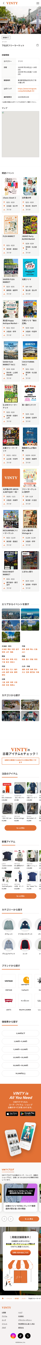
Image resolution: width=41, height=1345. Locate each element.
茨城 (3, 659)
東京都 (17, 1298)
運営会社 (21, 1328)
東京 (7, 662)
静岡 (15, 672)
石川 (11, 669)
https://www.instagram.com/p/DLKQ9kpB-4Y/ (27, 89)
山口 (23, 652)
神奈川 (12, 662)
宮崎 (27, 672)
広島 (35, 649)
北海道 (4, 649)
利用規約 (21, 1316)
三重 (3, 682)
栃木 (7, 659)
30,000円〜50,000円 (20, 1065)
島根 (27, 649)
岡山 (31, 649)
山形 (7, 652)
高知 (35, 659)
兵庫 (3, 685)
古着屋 (4, 1312)
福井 (15, 669)
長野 (7, 672)
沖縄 (37, 672)
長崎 (31, 669)
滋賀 (7, 682)
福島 (11, 652)
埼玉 (15, 659)
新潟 (3, 669)
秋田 (13, 649)
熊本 (35, 669)
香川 (27, 659)
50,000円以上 (21, 1073)
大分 (23, 672)
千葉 (3, 662)
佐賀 (27, 669)
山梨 (3, 672)
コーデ (4, 1320)
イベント (9, 1298)
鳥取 (23, 649)
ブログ (4, 1328)
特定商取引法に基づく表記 (26, 1324)
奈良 (7, 685)
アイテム (4, 1316)
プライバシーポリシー (25, 1320)
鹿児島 (32, 672)
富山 (7, 669)
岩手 (17, 649)
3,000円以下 (20, 1033)
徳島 (23, 659)
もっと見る (20, 828)
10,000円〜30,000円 (20, 1057)
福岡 (23, 669)
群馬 (11, 659)
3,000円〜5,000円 (20, 1041)
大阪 (15, 682)
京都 (11, 682)
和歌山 (12, 685)
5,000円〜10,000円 (20, 1049)
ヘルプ (20, 1312)
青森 (9, 649)
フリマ (23, 1298)
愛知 (3, 675)
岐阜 (11, 672)
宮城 (3, 652)
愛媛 (31, 659)
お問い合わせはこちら (20, 1252)
